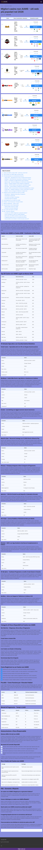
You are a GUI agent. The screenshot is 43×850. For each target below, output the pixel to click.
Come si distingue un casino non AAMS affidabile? (15, 214)
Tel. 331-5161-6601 (5, 841)
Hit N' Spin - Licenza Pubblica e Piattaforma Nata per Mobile (17, 186)
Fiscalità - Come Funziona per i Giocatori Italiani (13, 201)
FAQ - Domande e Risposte (9, 211)
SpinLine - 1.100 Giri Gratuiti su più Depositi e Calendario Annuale (18, 185)
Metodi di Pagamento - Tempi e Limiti (11, 203)
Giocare (35, 26)
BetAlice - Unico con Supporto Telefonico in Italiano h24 (16, 190)
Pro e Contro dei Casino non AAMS (11, 209)
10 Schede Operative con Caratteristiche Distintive (14, 176)
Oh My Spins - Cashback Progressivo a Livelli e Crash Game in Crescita (19, 189)
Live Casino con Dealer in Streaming (12, 197)
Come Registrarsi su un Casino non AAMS (12, 200)
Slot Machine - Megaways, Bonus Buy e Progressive (15, 194)
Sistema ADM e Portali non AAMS (11, 206)
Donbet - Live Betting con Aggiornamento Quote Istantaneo (16, 180)
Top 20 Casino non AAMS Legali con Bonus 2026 (13, 174)
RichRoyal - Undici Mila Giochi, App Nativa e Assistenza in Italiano (18, 179)
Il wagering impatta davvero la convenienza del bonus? (16, 217)
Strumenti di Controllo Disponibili (11, 208)
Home (2, 5)
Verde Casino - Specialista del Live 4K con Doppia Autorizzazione (18, 177)
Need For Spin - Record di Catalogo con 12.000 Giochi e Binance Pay (18, 182)
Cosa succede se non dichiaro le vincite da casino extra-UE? (17, 218)
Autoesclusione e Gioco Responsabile (11, 205)
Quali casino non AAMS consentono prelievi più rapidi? (15, 215)
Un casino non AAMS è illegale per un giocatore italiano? (16, 212)
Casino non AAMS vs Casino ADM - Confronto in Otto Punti (15, 172)
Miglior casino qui (21, 848)
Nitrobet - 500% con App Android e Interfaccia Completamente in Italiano (19, 188)
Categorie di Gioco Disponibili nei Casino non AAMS (14, 192)
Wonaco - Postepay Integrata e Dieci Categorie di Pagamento (17, 183)
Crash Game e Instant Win (10, 195)
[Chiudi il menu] (41, 2)
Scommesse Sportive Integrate (11, 198)
